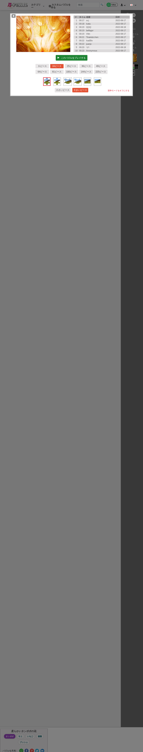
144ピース (86, 72)
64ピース (42, 72)
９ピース (42, 66)
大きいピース (80, 90)
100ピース (71, 72)
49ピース (100, 66)
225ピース (101, 72)
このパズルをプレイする (72, 58)
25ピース (71, 66)
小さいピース (63, 90)
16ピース (56, 66)
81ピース (56, 72)
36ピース (86, 66)
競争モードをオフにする (118, 90)
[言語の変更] (133, 5)
